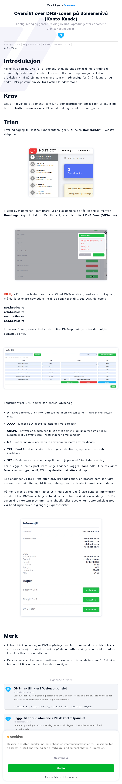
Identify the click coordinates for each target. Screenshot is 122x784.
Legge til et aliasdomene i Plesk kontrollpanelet (49, 718)
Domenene (69, 5)
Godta (61, 768)
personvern (71, 777)
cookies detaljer (53, 777)
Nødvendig (61, 757)
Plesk (29, 722)
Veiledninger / (20, 692)
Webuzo (30, 692)
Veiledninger (54, 5)
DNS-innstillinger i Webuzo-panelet (40, 688)
